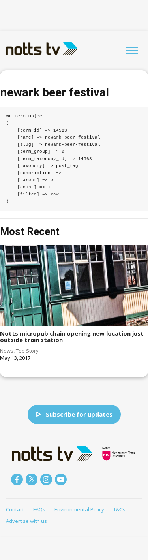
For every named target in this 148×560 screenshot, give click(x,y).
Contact (15, 509)
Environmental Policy (79, 509)
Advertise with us (26, 520)
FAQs (39, 509)
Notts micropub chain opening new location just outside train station (72, 336)
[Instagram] (46, 479)
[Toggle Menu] (132, 50)
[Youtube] (61, 479)
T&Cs (119, 509)
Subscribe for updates (79, 414)
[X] (31, 479)
